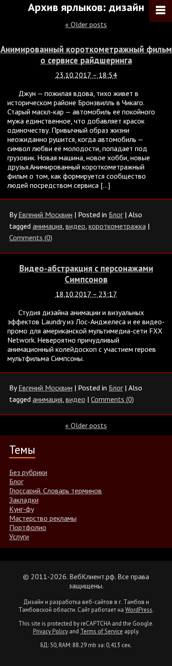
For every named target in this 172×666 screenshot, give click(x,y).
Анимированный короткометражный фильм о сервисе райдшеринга (86, 55)
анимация (47, 226)
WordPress (138, 610)
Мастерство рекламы (43, 518)
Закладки (24, 499)
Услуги (19, 536)
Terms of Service (101, 631)
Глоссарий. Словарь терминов (55, 490)
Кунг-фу (21, 509)
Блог (116, 214)
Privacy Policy (50, 631)
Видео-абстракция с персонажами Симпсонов (86, 274)
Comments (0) (30, 237)
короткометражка (117, 226)
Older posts (86, 24)
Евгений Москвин (45, 214)
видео (75, 226)
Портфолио (27, 527)
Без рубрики (28, 472)
